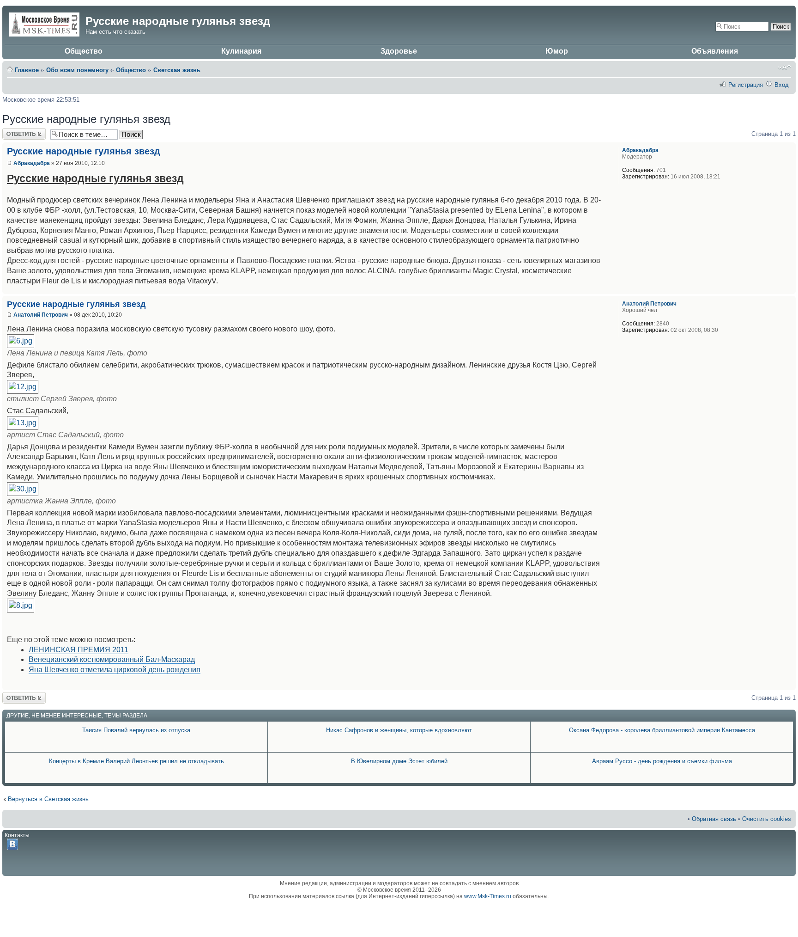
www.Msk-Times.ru (487, 896)
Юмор (556, 51)
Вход (781, 84)
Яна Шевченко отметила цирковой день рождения (114, 670)
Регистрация (745, 84)
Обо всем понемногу (77, 70)
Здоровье (399, 51)
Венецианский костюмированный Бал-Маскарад (112, 659)
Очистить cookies (766, 818)
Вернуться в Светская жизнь (48, 799)
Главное (27, 70)
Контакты (17, 835)
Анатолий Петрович (40, 315)
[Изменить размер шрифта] (784, 67)
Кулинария (241, 51)
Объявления (714, 51)
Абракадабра (31, 163)
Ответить (15, 131)
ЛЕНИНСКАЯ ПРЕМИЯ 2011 (78, 650)
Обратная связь (714, 818)
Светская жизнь (176, 70)
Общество (84, 51)
